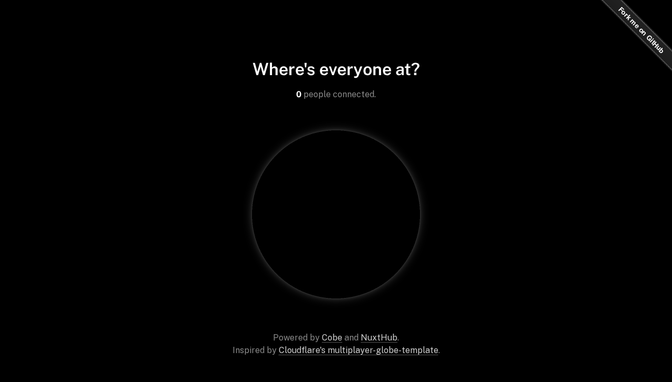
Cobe (332, 338)
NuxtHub (379, 338)
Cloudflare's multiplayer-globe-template (358, 350)
